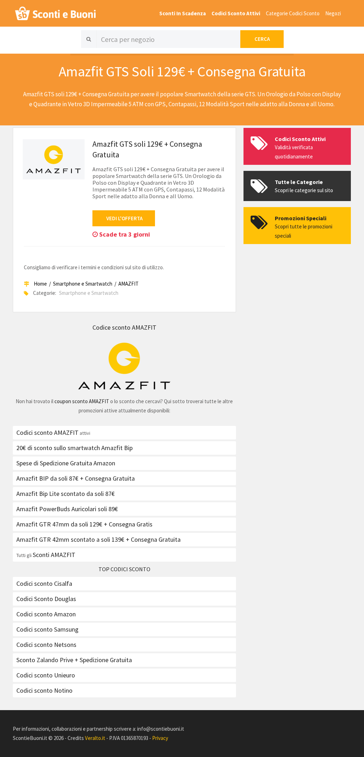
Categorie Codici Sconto (293, 13)
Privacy (160, 738)
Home (40, 283)
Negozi (333, 13)
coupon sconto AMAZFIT (81, 401)
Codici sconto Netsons (46, 644)
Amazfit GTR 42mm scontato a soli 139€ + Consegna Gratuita (98, 539)
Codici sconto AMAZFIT (47, 432)
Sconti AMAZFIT (54, 555)
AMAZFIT (128, 283)
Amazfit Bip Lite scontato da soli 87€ (65, 494)
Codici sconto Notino (44, 690)
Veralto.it (95, 738)
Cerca (262, 39)
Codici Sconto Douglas (46, 599)
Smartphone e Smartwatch (82, 283)
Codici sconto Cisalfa (44, 583)
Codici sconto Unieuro (45, 675)
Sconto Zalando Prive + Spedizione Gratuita (74, 660)
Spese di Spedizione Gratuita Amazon (65, 463)
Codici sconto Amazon (46, 614)
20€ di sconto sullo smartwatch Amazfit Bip (74, 448)
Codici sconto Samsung (47, 629)
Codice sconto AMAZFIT (124, 327)
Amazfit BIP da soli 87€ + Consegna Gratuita (75, 478)
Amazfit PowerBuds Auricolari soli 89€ (67, 509)
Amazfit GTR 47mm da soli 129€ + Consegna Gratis (84, 524)
